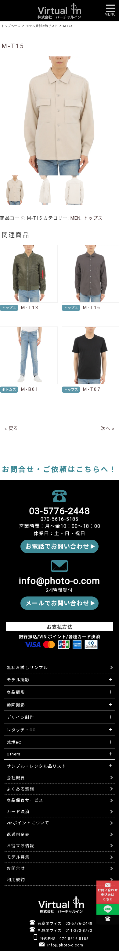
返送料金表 (18, 834)
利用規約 (16, 879)
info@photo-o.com (64, 945)
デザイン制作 (20, 717)
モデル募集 (18, 857)
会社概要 (16, 777)
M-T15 (13, 46)
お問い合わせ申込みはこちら (108, 894)
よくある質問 (20, 789)
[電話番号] (107, 919)
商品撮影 (16, 692)
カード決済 (18, 811)
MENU (110, 14)
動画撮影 (16, 704)
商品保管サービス (25, 800)
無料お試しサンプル (27, 667)
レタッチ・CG (21, 729)
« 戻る (11, 428)
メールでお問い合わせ (57, 603)
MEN (75, 218)
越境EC (14, 742)
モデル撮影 (18, 679)
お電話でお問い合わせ (57, 546)
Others (13, 753)
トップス (93, 218)
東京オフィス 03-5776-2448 (64, 923)
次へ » (107, 428)
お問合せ (16, 868)
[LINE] (107, 909)
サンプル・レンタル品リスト (36, 766)
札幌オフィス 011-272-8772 (64, 930)
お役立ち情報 (20, 845)
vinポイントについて (28, 822)
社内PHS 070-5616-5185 (64, 939)
